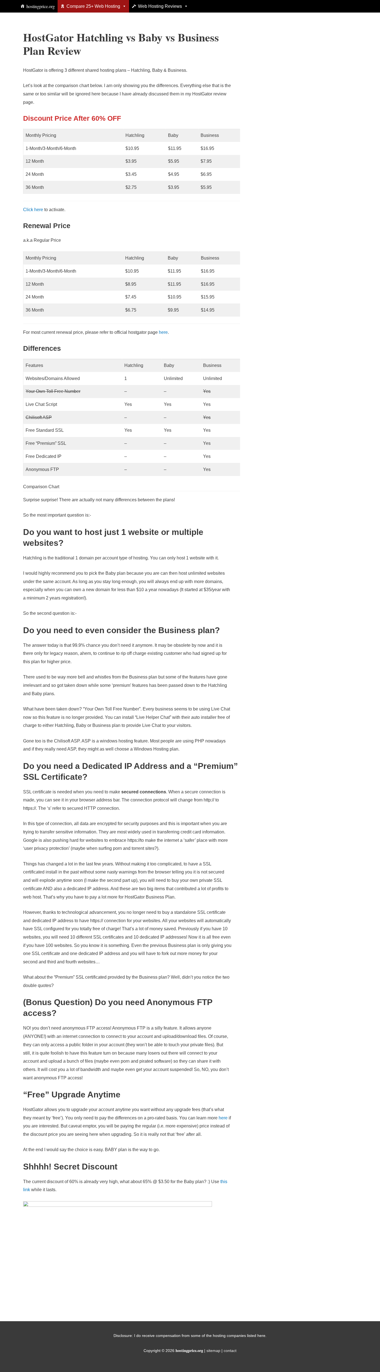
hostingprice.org (40, 6)
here (163, 332)
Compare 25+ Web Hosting (93, 6)
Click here (33, 209)
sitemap (213, 1350)
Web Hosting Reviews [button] (160, 6)
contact (230, 1350)
